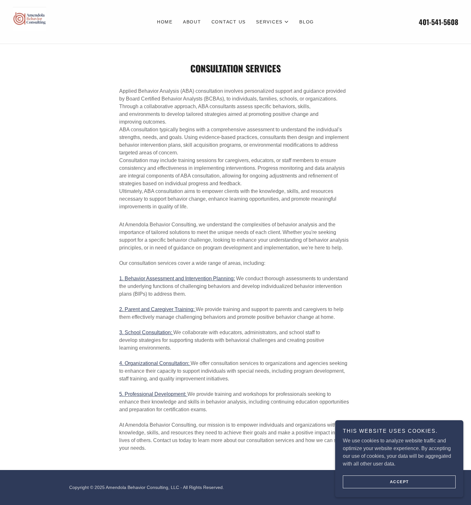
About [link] (192, 21)
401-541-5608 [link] (438, 22)
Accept (399, 482)
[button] (272, 22)
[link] (29, 21)
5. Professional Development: (153, 394)
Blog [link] (306, 21)
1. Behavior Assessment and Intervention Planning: (177, 278)
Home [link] (165, 21)
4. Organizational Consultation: (155, 363)
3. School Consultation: (146, 332)
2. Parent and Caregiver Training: (157, 309)
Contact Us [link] (228, 21)
